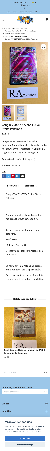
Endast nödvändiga (25, 445)
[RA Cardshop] (25, 20)
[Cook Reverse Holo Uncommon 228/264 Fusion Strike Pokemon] (25, 327)
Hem (3, 28)
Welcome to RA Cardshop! (17, 28)
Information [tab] (13, 186)
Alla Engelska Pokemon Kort (15, 33)
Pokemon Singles (31, 31)
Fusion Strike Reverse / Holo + (16, 36)
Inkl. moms (24, 5)
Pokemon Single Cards (13, 31)
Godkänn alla (25, 438)
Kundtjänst (7, 411)
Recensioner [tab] (31, 186)
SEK (24, 8)
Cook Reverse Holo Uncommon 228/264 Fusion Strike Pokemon (24, 351)
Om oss (5, 403)
